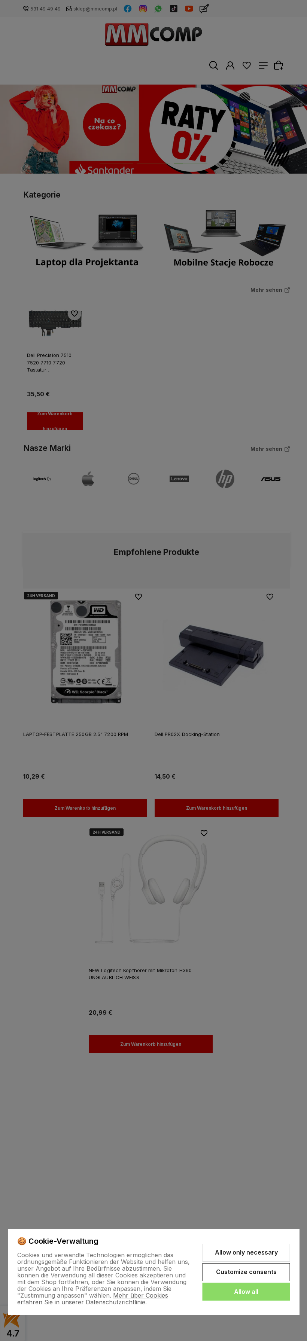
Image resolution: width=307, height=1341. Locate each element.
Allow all (246, 1291)
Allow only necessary (246, 1252)
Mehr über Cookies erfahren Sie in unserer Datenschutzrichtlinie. (92, 1299)
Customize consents (246, 1272)
